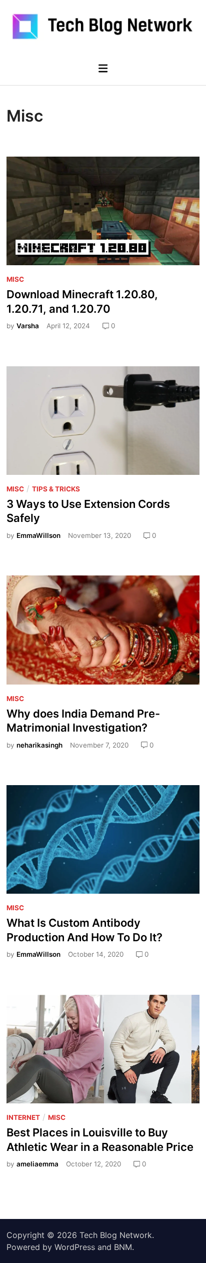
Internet (23, 1117)
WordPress (74, 1247)
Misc (15, 279)
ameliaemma (37, 1164)
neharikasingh (39, 745)
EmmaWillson (38, 535)
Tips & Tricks (56, 489)
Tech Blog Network (116, 1235)
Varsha (27, 326)
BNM (123, 1247)
